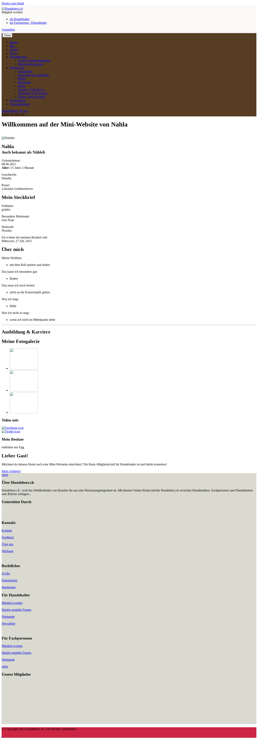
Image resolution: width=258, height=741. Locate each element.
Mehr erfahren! (11, 471)
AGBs (6, 573)
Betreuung (24, 82)
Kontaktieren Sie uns (15, 111)
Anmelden (8, 29)
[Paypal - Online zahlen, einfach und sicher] (6, 515)
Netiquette (8, 616)
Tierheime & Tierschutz (33, 93)
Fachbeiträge (18, 100)
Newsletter (8, 623)
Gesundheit (25, 71)
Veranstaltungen (20, 104)
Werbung (7, 551)
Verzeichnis (17, 67)
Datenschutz (9, 580)
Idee (12, 46)
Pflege (22, 78)
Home (14, 42)
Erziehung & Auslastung (33, 75)
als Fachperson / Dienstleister (28, 22)
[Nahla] (24, 368)
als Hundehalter (20, 19)
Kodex (14, 49)
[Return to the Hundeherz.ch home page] (12, 8)
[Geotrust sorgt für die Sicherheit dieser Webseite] (14, 515)
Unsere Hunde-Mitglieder (34, 60)
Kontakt (7, 530)
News (13, 53)
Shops (22, 86)
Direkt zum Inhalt (13, 3)
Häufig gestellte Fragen (16, 609)
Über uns (7, 544)
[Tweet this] (11, 431)
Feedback (8, 537)
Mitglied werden (12, 603)
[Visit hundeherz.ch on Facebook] (13, 428)
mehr (5, 475)
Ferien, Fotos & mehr (31, 96)
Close (7, 35)
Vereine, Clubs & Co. (31, 89)
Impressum (9, 587)
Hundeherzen (18, 57)
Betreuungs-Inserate (30, 64)
